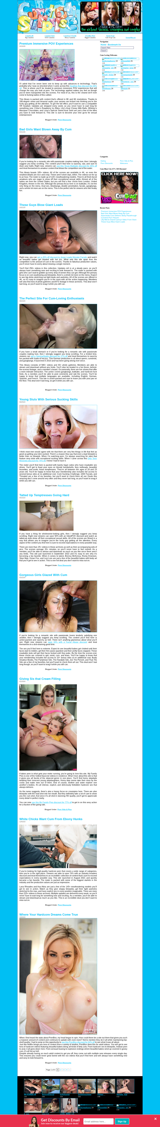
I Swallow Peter (90, 36)
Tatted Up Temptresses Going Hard (44, 495)
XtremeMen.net (131, 38)
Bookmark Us (114, 45)
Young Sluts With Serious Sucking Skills (48, 399)
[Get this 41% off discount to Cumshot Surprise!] (80, 33)
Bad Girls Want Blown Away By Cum (45, 129)
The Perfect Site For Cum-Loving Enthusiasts (51, 298)
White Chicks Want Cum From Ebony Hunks (50, 819)
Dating (103, 161)
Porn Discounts (64, 120)
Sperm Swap (110, 36)
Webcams (124, 163)
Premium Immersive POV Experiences (46, 43)
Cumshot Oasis (50, 36)
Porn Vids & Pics (65, 809)
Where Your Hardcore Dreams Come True (48, 914)
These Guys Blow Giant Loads (41, 205)
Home (103, 45)
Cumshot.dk (29, 36)
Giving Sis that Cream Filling (40, 678)
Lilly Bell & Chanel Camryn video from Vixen (118, 220)
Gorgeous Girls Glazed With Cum (43, 575)
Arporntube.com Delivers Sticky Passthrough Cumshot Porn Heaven (119, 217)
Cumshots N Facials (70, 36)
